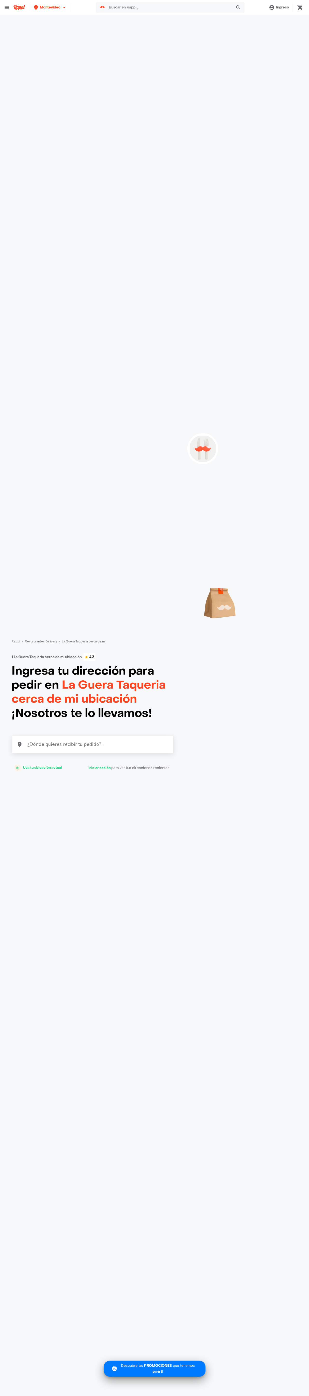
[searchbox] (169, 7)
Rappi (16, 641)
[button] (50, 7)
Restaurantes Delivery (41, 641)
